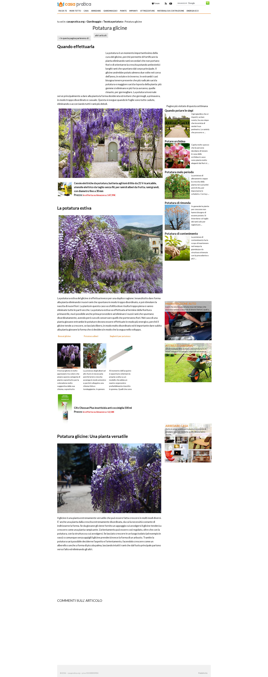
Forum (157, 3)
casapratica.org (76, 21)
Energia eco (193, 11)
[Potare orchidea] (178, 155)
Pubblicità (202, 673)
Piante (123, 11)
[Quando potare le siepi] (178, 125)
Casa (86, 11)
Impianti (133, 11)
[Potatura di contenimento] (178, 248)
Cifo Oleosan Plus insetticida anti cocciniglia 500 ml (103, 407)
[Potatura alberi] (95, 355)
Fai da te (62, 11)
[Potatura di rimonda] (178, 217)
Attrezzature (147, 11)
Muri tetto (75, 11)
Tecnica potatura (113, 21)
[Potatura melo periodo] (178, 186)
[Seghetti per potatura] (121, 355)
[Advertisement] (90, 18)
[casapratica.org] (74, 3)
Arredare (96, 11)
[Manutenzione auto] (188, 320)
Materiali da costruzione (170, 11)
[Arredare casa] (188, 442)
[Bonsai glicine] (69, 355)
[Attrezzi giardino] (188, 362)
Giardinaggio (110, 11)
